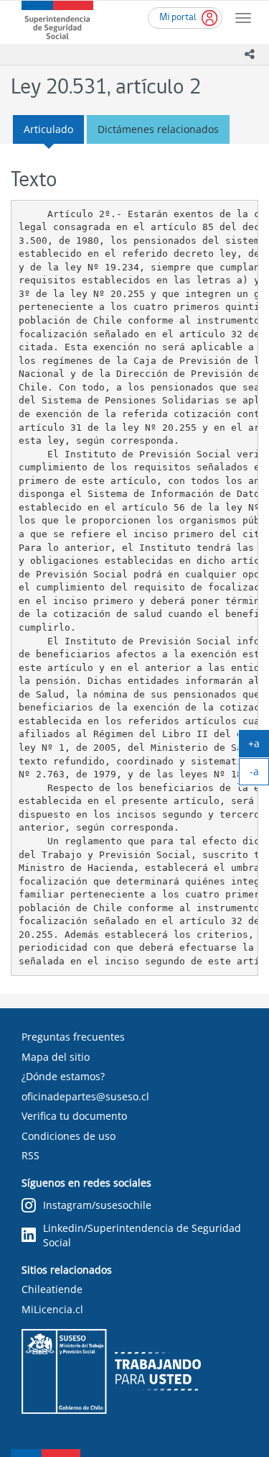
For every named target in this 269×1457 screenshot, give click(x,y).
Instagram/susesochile (97, 1205)
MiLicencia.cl (52, 1309)
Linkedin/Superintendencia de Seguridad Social (142, 1235)
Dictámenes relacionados (158, 129)
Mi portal (178, 17)
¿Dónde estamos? (63, 1076)
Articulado (48, 129)
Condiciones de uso (68, 1136)
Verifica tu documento (74, 1116)
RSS (30, 1155)
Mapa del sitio (56, 1057)
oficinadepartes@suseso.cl (85, 1096)
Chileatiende (52, 1289)
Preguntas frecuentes (73, 1036)
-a (259, 774)
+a (258, 746)
